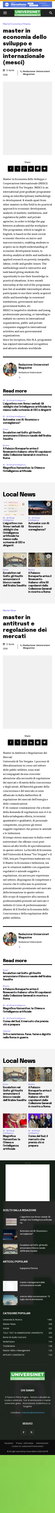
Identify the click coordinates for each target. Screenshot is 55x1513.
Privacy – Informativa (24, 1443)
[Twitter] (17, 169)
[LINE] (44, 169)
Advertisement (42, 1443)
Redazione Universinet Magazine (36, 72)
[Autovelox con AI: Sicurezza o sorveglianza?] (40, 508)
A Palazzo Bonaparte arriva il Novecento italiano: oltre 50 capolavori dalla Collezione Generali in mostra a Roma (40, 582)
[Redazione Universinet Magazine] (10, 370)
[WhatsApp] (24, 169)
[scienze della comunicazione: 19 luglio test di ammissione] (10, 1300)
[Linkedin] (31, 169)
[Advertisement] (28, 1182)
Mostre (6, 445)
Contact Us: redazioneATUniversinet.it (27, 1446)
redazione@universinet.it (33, 1412)
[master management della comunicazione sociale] (10, 1286)
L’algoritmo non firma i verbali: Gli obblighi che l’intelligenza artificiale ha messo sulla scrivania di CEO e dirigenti (27, 406)
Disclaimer (9, 1443)
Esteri (5, 429)
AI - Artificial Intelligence (14, 400)
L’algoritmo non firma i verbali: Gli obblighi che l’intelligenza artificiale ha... (36, 1220)
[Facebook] (11, 169)
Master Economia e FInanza (17, 24)
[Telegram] (38, 169)
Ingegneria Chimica (29, 1268)
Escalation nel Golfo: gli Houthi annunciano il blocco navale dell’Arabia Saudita (27, 435)
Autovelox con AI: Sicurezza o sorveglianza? (38, 526)
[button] (5, 13)
